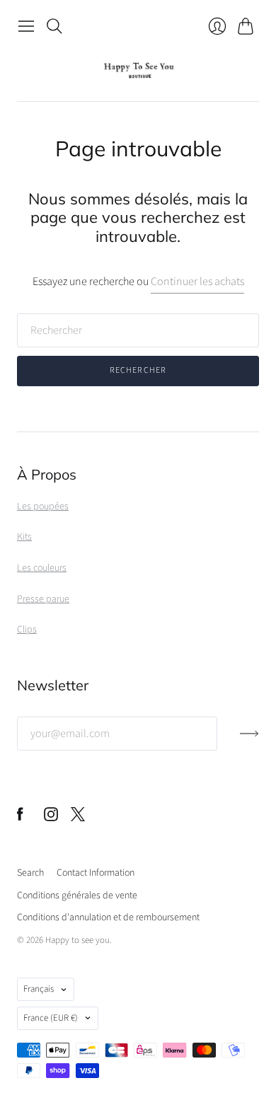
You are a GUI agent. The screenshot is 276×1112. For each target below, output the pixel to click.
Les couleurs (42, 568)
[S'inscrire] (249, 739)
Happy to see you (77, 940)
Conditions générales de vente (77, 895)
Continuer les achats (197, 281)
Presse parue (43, 599)
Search (30, 873)
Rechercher (138, 370)
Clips (27, 629)
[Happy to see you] (138, 70)
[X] (78, 818)
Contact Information (95, 873)
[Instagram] (51, 818)
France (50, 1018)
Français (38, 989)
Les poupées (43, 506)
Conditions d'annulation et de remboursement (108, 917)
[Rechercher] (54, 26)
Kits (24, 537)
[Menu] (26, 26)
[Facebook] (20, 818)
